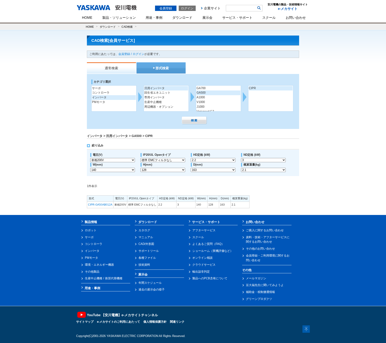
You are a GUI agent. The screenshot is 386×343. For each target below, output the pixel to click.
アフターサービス (204, 230)
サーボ (96, 88)
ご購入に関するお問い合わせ (265, 230)
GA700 (201, 88)
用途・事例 (154, 17)
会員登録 (165, 8)
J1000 (200, 106)
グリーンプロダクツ (259, 299)
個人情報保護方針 (155, 321)
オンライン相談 (202, 257)
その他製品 (92, 271)
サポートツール (148, 251)
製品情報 (91, 222)
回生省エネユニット (157, 92)
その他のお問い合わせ (260, 248)
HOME (87, 17)
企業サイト (212, 8)
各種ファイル (147, 257)
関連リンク (177, 321)
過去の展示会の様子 (151, 289)
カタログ (144, 230)
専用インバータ (154, 97)
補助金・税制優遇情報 (260, 292)
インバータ (99, 97)
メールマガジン (256, 278)
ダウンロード (182, 17)
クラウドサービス (204, 264)
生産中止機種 (153, 102)
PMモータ (98, 102)
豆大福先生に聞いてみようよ (265, 285)
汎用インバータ (154, 88)
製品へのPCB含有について (209, 278)
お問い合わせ (296, 17)
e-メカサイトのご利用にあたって (118, 321)
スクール (269, 17)
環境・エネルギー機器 (99, 264)
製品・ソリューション (119, 17)
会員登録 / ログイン (131, 54)
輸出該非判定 (201, 271)
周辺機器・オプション (158, 106)
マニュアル (145, 237)
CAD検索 (127, 26)
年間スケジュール (150, 282)
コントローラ (100, 92)
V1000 (201, 102)
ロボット (90, 230)
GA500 (201, 92)
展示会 (207, 17)
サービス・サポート (237, 17)
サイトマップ (85, 321)
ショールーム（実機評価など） (212, 251)
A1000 (201, 97)
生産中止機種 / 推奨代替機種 (103, 278)
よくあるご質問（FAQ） (208, 244)
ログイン (187, 8)
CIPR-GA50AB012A (100, 204)
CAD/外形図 (146, 244)
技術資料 (144, 264)
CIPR (252, 88)
